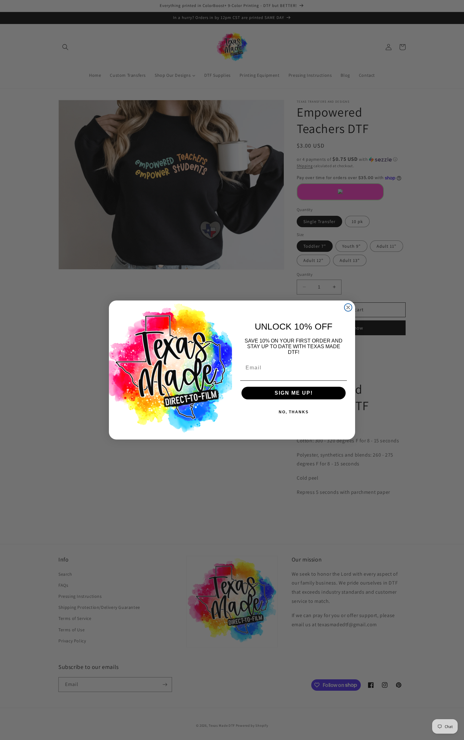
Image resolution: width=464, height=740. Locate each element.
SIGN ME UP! (294, 393)
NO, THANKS (294, 412)
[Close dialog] (348, 307)
